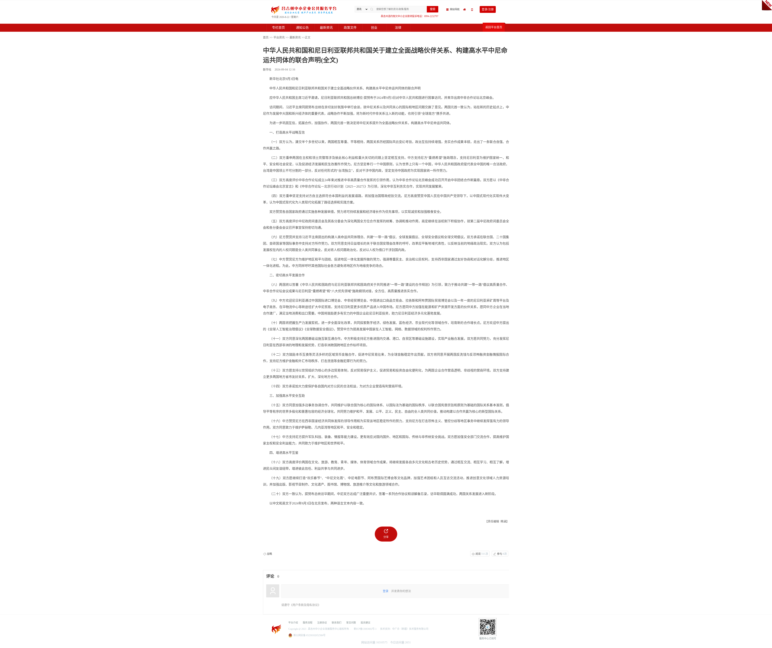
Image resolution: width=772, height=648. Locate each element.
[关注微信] (472, 9)
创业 (374, 27)
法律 (398, 27)
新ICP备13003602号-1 (365, 629)
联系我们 (336, 622)
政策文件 (350, 27)
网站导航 (455, 9)
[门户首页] (465, 9)
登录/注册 (488, 9)
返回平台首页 (493, 27)
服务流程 (307, 622)
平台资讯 (279, 37)
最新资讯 (326, 27)
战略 (269, 553)
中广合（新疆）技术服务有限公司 (410, 629)
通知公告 (302, 27)
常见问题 (351, 622)
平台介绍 (293, 622)
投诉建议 (365, 622)
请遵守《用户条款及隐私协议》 (301, 604)
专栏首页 (278, 27)
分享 (386, 536)
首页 (266, 37)
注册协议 (322, 622)
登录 (385, 591)
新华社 (267, 69)
